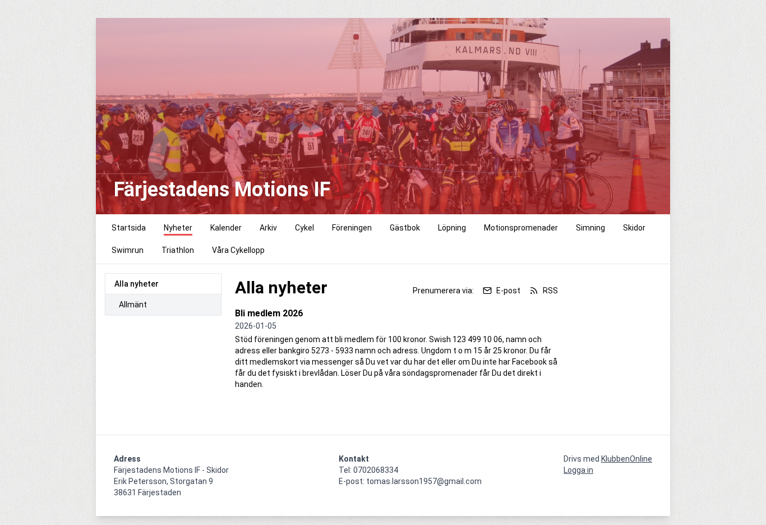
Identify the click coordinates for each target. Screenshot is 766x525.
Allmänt (133, 304)
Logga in (578, 470)
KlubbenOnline (626, 458)
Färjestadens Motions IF (222, 189)
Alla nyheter (136, 283)
